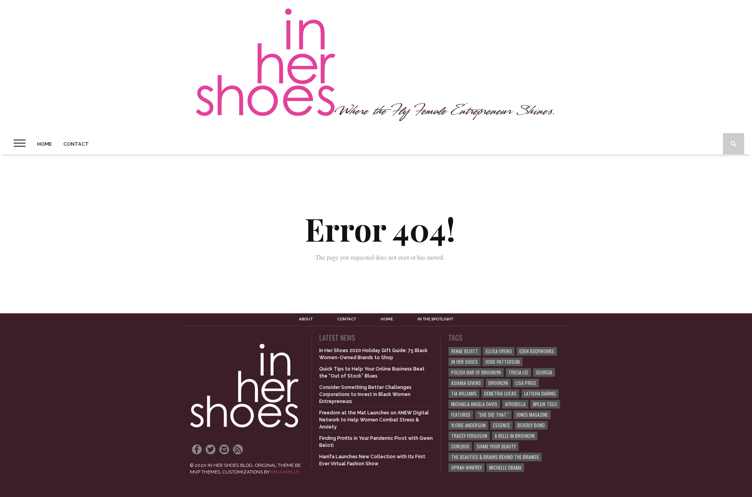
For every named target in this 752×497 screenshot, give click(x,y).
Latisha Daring (540, 393)
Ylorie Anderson (468, 425)
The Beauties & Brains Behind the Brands (495, 457)
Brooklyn (498, 383)
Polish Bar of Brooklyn (476, 372)
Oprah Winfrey (466, 467)
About (306, 319)
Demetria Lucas (500, 393)
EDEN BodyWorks (536, 351)
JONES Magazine (532, 414)
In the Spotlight (435, 319)
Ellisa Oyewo (499, 351)
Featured (460, 414)
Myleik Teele (545, 404)
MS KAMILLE (285, 472)
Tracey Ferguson (469, 435)
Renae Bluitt (464, 351)
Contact (76, 144)
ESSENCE (501, 425)
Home (44, 144)
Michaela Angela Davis (474, 404)
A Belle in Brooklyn (515, 435)
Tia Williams (464, 393)
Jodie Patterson (502, 361)
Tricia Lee (518, 372)
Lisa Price (525, 383)
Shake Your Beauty (496, 446)
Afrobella (515, 404)
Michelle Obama (505, 467)
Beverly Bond (531, 425)
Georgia (544, 372)
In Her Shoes (464, 361)
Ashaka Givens (466, 383)
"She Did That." (493, 414)
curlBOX (460, 446)
